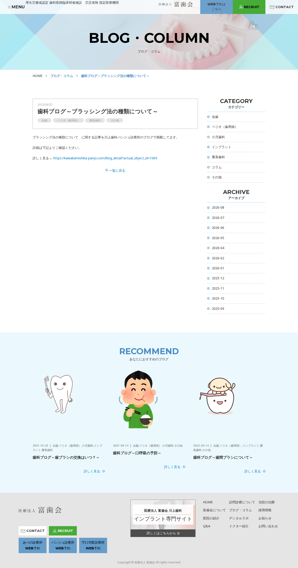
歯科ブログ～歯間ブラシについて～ (223, 457)
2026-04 (218, 248)
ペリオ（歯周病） (225, 126)
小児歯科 (218, 137)
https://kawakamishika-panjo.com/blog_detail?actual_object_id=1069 (105, 158)
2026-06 (218, 227)
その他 (217, 177)
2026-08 (218, 207)
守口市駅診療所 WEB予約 (93, 545)
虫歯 (215, 116)
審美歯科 (218, 157)
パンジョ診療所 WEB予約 (62, 545)
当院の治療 (266, 502)
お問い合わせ (268, 526)
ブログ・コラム (240, 510)
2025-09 (218, 308)
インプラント (221, 147)
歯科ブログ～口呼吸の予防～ (137, 452)
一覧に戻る (117, 170)
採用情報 (264, 510)
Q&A (206, 526)
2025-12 (218, 278)
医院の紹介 (211, 518)
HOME (37, 76)
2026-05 (218, 238)
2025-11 (218, 288)
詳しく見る (92, 471)
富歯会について (214, 510)
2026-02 (218, 258)
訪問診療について (242, 502)
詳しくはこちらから (161, 533)
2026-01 (218, 268)
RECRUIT (251, 7)
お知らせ (264, 518)
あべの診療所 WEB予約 (32, 545)
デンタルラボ (239, 518)
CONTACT (284, 7)
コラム (217, 167)
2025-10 (218, 298)
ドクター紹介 (239, 526)
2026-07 (218, 217)
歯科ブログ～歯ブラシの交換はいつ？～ (66, 457)
